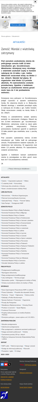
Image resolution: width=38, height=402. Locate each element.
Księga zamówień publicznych (11, 332)
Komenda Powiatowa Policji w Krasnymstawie (16, 223)
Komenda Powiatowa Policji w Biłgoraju (14, 213)
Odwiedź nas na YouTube (5, 364)
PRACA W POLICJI (6, 266)
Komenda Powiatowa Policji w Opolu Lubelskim (17, 238)
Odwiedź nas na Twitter (9, 364)
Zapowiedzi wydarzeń (15, 181)
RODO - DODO (5, 354)
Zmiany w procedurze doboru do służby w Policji (17, 283)
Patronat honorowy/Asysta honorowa (13, 198)
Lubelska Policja (6, 192)
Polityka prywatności (6, 380)
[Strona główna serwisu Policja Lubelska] (3, 17)
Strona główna (5, 36)
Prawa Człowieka (7, 292)
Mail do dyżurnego (17, 346)
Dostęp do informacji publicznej (12, 348)
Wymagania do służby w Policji (26, 280)
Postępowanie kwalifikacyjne (11, 270)
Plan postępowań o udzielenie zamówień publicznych (19, 329)
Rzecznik (27, 348)
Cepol (12, 295)
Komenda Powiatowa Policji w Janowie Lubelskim (17, 220)
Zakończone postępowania (10, 327)
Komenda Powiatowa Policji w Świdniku (14, 251)
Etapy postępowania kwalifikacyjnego (14, 275)
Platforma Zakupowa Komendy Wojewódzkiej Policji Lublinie (18, 338)
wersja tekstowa (5, 387)
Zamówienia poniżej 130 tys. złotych (13, 334)
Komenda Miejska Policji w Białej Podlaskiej (15, 210)
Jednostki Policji (7, 201)
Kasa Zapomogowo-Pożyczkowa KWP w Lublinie (17, 290)
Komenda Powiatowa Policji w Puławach (14, 243)
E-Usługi (17, 351)
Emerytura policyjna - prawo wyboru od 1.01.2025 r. (18, 317)
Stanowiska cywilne (8, 280)
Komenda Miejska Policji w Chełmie (13, 215)
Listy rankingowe (7, 278)
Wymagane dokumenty (9, 272)
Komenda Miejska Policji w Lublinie (13, 230)
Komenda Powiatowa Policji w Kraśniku (14, 225)
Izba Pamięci (6, 203)
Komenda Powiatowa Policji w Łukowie (14, 235)
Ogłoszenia (19, 295)
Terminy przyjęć (20, 278)
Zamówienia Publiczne (8, 321)
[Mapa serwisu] (6, 17)
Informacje (5, 286)
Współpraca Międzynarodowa (11, 305)
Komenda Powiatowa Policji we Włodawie (15, 258)
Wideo (26, 181)
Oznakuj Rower (28, 305)
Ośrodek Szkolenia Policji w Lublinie (13, 263)
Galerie (4, 181)
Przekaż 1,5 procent (8, 308)
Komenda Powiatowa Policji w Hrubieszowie (16, 218)
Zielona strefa (29, 295)
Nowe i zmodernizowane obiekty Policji (14, 188)
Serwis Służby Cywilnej (26, 387)
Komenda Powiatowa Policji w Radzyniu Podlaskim (18, 246)
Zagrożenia (26, 300)
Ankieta (25, 332)
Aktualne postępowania (9, 324)
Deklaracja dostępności (26, 373)
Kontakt (4, 342)
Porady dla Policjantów (9, 302)
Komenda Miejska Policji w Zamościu (13, 260)
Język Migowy (21, 308)
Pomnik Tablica (25, 201)
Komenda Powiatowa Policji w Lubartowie (15, 228)
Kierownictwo (6, 195)
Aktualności (15, 36)
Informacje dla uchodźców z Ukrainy (13, 186)
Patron (16, 201)
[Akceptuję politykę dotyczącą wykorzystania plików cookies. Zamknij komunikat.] (35, 1)
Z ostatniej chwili (7, 183)
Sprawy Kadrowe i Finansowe (11, 300)
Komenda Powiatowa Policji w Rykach (14, 248)
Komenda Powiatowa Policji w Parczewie (15, 241)
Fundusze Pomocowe (9, 310)
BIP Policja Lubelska (30, 365)
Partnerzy (5, 295)
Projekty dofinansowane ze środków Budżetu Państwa (16, 313)
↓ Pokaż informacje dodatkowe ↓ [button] (19, 169)
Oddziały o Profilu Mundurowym (12, 297)
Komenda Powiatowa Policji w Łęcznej (14, 233)
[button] (34, 17)
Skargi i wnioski (30, 346)
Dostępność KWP (17, 203)
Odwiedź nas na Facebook (2, 364)
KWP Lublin (5, 346)
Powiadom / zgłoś (7, 351)
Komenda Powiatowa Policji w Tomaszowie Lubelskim (15, 254)
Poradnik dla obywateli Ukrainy (24, 292)
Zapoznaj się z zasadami (7, 377)
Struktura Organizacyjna (20, 195)
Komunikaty (18, 183)
